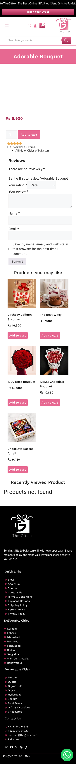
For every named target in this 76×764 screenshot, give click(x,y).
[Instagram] (7, 747)
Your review (18, 191)
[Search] (66, 40)
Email (13, 229)
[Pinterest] (21, 747)
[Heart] (29, 25)
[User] (35, 25)
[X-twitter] (16, 747)
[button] (7, 26)
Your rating (17, 185)
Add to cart (29, 134)
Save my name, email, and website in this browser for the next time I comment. (40, 249)
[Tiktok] (26, 747)
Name (14, 213)
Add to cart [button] (17, 335)
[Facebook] (11, 747)
